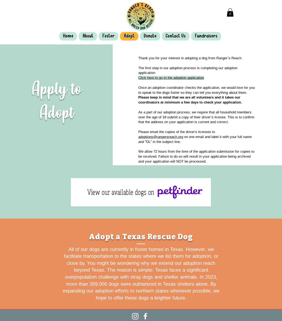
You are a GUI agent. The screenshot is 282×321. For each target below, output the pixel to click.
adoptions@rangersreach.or (159, 137)
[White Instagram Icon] (135, 316)
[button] (230, 12)
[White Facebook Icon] (145, 316)
